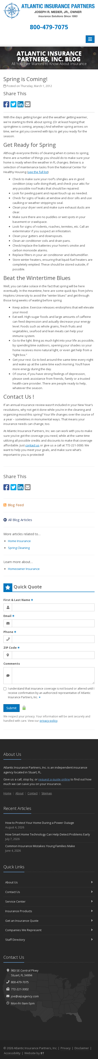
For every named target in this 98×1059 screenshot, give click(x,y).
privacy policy (48, 721)
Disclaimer (82, 1048)
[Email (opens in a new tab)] (28, 104)
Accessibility (12, 1053)
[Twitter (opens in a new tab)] (13, 104)
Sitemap (46, 793)
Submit (11, 708)
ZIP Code (11, 647)
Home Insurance (19, 541)
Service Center (15, 901)
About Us (11, 882)
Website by (34, 1053)
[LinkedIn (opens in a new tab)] (20, 104)
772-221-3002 (20, 989)
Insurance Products (18, 911)
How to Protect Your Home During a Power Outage (39, 825)
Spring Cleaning (19, 548)
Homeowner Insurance (24, 569)
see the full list (38, 172)
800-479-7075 (20, 982)
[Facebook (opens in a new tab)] (6, 104)
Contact (33, 793)
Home (7, 793)
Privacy (66, 1048)
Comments (11, 663)
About (19, 793)
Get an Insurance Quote (22, 921)
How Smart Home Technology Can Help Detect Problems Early (47, 836)
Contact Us (12, 892)
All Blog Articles (20, 519)
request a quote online (54, 779)
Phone (9, 632)
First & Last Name (18, 600)
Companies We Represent (23, 930)
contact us (32, 445)
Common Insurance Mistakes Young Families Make (40, 848)
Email (9, 616)
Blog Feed (16, 505)
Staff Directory (15, 940)
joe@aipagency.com (25, 996)
